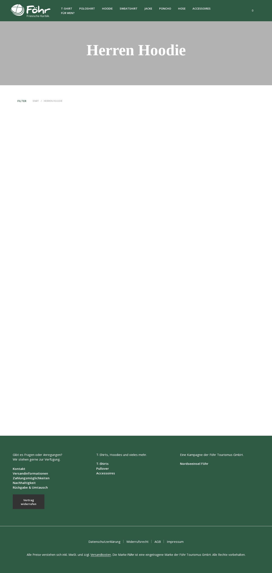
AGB (157, 541)
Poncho (165, 8)
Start (36, 100)
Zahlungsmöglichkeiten (31, 478)
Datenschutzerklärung (104, 541)
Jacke (148, 8)
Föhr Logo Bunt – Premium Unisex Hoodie (165, 188)
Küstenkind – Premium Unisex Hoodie (162, 400)
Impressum (175, 541)
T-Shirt (66, 8)
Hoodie (107, 8)
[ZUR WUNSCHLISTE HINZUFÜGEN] (41, 173)
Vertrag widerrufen (28, 502)
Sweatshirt (128, 8)
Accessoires (202, 8)
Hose (182, 8)
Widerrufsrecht (137, 541)
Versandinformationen (30, 473)
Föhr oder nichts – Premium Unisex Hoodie (165, 294)
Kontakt (19, 469)
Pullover (102, 468)
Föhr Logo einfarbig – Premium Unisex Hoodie (230, 188)
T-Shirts (102, 463)
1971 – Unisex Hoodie (28, 188)
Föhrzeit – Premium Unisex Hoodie (98, 400)
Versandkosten (101, 554)
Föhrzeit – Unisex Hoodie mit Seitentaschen (228, 294)
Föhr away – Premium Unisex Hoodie (99, 188)
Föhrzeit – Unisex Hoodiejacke (32, 400)
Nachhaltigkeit (24, 483)
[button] (250, 11)
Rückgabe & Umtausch (30, 487)
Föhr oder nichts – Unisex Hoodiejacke (100, 294)
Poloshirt (87, 8)
